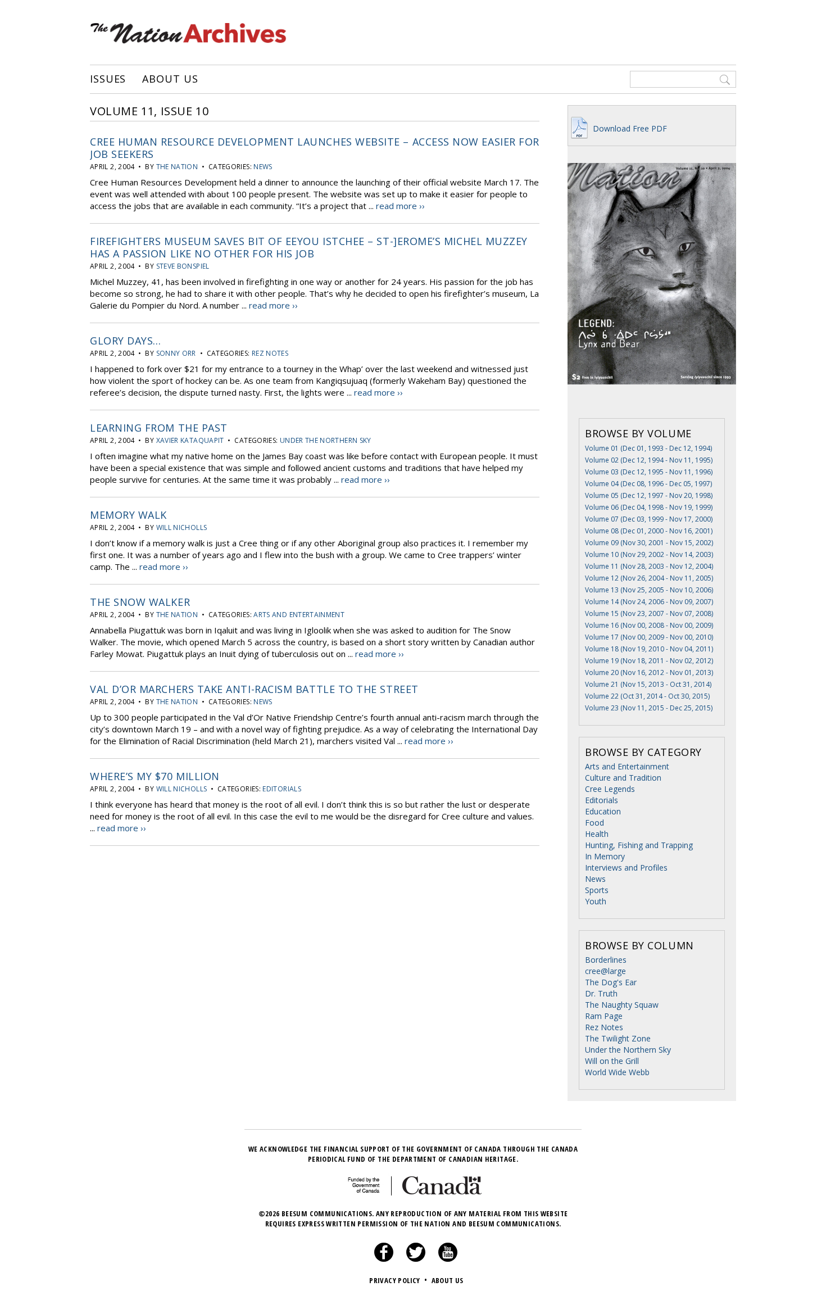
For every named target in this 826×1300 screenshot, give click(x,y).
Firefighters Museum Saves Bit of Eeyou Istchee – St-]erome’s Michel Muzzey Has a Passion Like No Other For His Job (309, 247)
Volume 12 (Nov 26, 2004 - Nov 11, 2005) (649, 578)
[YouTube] (448, 1259)
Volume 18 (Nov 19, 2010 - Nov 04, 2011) (649, 649)
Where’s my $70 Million (155, 776)
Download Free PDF (629, 128)
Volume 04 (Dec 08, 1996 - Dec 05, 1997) (648, 483)
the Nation (177, 166)
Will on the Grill (612, 1061)
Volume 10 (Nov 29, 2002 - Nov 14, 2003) (649, 554)
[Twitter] (416, 1259)
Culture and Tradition (623, 777)
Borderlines (606, 959)
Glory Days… (125, 340)
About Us (170, 79)
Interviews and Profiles (626, 867)
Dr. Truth (601, 993)
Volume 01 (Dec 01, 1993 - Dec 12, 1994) (648, 448)
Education (603, 811)
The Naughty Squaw (622, 1004)
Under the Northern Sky (325, 440)
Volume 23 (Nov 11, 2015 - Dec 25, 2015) (648, 708)
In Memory (605, 856)
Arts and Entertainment (298, 614)
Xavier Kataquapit (190, 440)
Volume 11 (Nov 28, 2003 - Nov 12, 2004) (649, 566)
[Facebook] (384, 1259)
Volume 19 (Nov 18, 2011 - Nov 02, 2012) (649, 660)
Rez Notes (270, 353)
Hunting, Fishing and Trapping (639, 845)
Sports (597, 890)
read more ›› (400, 205)
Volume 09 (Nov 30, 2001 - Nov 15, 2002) (649, 542)
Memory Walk (128, 515)
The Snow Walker (140, 602)
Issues (108, 79)
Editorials (281, 789)
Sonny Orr (176, 353)
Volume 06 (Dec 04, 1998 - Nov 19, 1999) (648, 507)
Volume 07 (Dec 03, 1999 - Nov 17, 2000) (648, 519)
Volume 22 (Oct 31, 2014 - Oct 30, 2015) (647, 696)
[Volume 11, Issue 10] (652, 401)
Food (594, 822)
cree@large (605, 971)
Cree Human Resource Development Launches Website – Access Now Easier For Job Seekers (314, 148)
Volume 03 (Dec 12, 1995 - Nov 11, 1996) (648, 472)
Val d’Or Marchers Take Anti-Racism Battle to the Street (254, 689)
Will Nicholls (181, 527)
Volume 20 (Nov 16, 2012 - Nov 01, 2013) (649, 672)
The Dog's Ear (611, 982)
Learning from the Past (159, 427)
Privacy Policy (398, 1280)
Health (597, 833)
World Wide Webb (617, 1072)
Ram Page (604, 1016)
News (262, 166)
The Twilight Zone (618, 1038)
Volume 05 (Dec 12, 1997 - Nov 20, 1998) (648, 495)
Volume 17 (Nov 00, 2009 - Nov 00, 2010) (649, 637)
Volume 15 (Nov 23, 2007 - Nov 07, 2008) (649, 613)
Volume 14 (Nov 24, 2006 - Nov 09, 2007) (649, 601)
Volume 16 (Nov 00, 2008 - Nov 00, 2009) (649, 625)
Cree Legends (610, 788)
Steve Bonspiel (183, 266)
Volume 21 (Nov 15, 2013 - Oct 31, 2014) (648, 684)
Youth (595, 901)
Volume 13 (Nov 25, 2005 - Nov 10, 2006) (649, 590)
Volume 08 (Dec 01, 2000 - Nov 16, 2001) (648, 531)
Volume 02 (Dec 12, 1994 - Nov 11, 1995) (648, 460)
